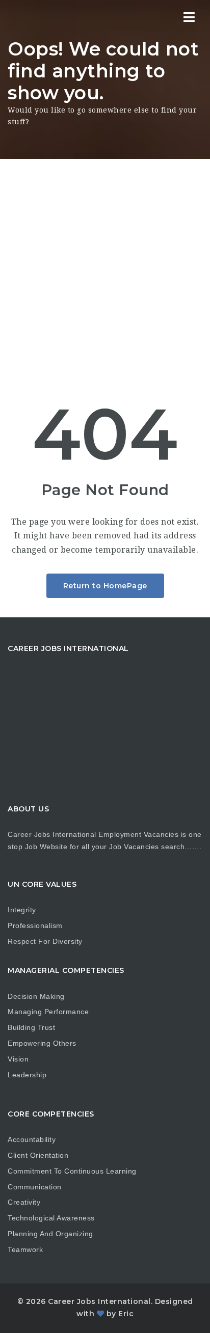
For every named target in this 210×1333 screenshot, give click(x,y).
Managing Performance (48, 1012)
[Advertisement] (105, 269)
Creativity (24, 1202)
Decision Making (36, 996)
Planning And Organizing (50, 1234)
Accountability (32, 1139)
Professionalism (35, 925)
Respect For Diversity (45, 941)
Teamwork (25, 1249)
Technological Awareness (51, 1218)
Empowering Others (42, 1043)
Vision (18, 1059)
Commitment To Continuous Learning (72, 1171)
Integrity (22, 910)
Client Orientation (38, 1155)
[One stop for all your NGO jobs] (20, 18)
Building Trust (31, 1027)
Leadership (27, 1075)
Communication (35, 1187)
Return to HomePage (105, 585)
